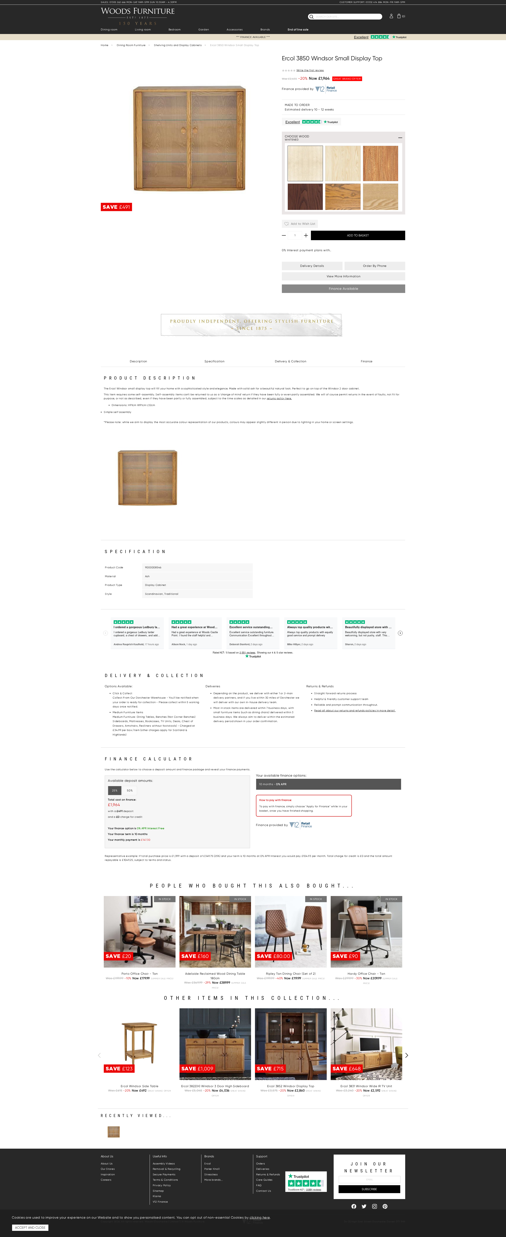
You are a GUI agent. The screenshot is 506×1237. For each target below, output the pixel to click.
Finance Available (343, 289)
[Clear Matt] (343, 163)
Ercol (207, 1163)
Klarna (157, 1196)
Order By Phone (375, 266)
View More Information (344, 276)
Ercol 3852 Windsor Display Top (290, 1086)
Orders (260, 1163)
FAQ (259, 1185)
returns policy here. (279, 398)
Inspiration (108, 1174)
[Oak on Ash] (380, 201)
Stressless (211, 1174)
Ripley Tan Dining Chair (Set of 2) (291, 973)
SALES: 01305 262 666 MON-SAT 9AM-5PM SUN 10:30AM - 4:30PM (139, 2)
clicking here (260, 1217)
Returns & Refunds (268, 1174)
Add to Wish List (302, 224)
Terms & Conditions (165, 1179)
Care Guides (264, 1179)
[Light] (380, 163)
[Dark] (305, 201)
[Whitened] (305, 163)
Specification (215, 361)
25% (114, 790)
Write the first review (310, 70)
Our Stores (108, 1168)
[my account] (391, 15)
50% (130, 790)
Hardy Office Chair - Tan (366, 973)
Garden (203, 29)
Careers (106, 1179)
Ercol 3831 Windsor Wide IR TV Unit (366, 1086)
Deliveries (262, 1168)
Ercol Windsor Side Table (139, 1086)
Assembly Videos (164, 1163)
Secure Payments (164, 1174)
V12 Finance (160, 1201)
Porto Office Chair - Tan (140, 973)
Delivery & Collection (290, 361)
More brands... (213, 1179)
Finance (367, 361)
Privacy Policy (162, 1185)
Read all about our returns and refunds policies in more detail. (355, 710)
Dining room (109, 29)
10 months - (273, 784)
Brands (265, 29)
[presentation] (99, 1055)
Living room (143, 29)
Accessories (235, 29)
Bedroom (175, 29)
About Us (107, 1163)
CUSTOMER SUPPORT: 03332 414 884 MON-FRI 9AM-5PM (372, 2)
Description (138, 361)
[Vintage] (343, 201)
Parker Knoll (212, 1168)
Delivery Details (312, 266)
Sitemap (158, 1190)
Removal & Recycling (166, 1168)
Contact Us (263, 1190)
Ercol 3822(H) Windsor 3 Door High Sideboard (215, 1086)
